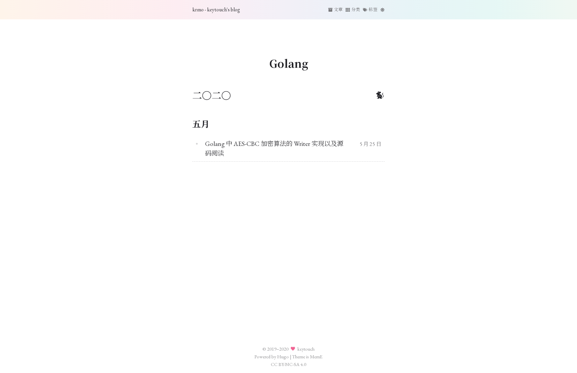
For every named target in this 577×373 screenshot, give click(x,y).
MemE (316, 356)
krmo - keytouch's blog (216, 9)
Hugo (283, 356)
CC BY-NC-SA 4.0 (288, 364)
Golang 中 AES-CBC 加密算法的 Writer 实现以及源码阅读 (274, 149)
